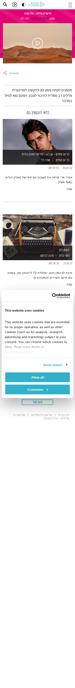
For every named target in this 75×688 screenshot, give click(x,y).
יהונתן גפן (64, 250)
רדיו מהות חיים (37, 5)
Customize (35, 389)
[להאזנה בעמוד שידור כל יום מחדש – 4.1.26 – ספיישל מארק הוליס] (37, 134)
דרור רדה (24, 19)
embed (14, 73)
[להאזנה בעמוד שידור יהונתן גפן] (37, 230)
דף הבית (63, 415)
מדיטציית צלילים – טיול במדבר (37, 13)
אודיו (69, 189)
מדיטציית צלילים (40, 19)
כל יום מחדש (63, 160)
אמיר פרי (45, 160)
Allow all (37, 377)
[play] (14, 4)
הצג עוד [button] (37, 402)
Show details (52, 364)
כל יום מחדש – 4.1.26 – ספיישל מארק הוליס (46, 154)
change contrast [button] (23, 4)
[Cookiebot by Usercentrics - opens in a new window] (53, 296)
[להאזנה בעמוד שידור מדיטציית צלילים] (37, 43)
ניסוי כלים (64, 256)
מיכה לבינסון (47, 256)
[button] (70, 4)
